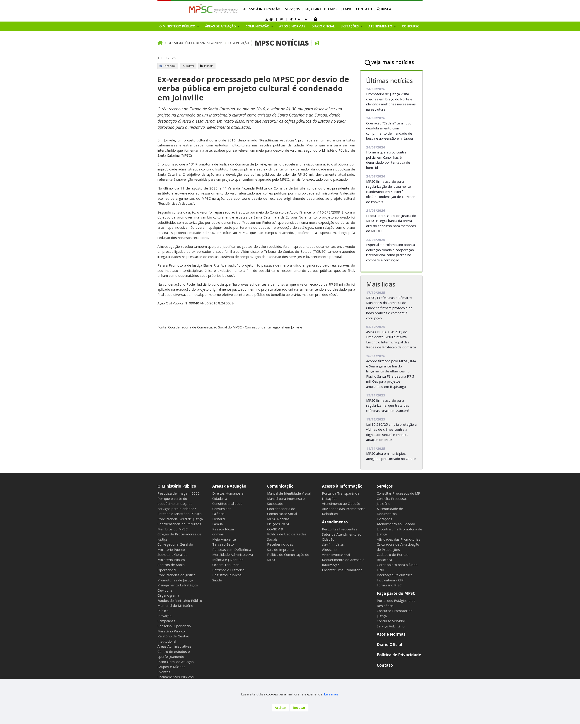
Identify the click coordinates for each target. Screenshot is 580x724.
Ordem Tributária (225, 564)
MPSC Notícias (282, 43)
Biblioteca (384, 559)
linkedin (208, 66)
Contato (364, 9)
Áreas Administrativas (174, 646)
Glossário (329, 549)
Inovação (164, 615)
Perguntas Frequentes (339, 529)
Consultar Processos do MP (398, 493)
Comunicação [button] (258, 26)
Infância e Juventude (228, 559)
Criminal (218, 534)
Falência (218, 513)
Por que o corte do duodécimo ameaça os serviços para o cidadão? (176, 503)
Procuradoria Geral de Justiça (180, 519)
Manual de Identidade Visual (289, 493)
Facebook (169, 66)
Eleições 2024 (278, 524)
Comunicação (238, 43)
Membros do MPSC (172, 529)
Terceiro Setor (223, 544)
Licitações (329, 498)
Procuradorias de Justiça (176, 575)
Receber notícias (280, 544)
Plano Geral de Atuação (175, 661)
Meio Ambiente (224, 539)
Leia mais (331, 694)
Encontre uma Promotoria (342, 570)
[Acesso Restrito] (315, 19)
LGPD (347, 9)
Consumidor (221, 508)
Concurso (411, 26)
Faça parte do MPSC (321, 9)
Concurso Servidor (391, 621)
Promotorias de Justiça (175, 580)
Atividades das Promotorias (343, 508)
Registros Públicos (227, 575)
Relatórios (330, 513)
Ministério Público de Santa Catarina (195, 43)
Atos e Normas (292, 26)
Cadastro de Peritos (392, 554)
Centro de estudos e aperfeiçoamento (173, 654)
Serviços (292, 9)
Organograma (168, 595)
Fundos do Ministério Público (179, 600)
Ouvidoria (164, 590)
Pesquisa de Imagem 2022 (178, 493)
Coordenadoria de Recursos (179, 524)
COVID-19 (275, 529)
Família (217, 524)
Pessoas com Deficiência (231, 549)
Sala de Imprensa (280, 549)
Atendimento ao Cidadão (341, 503)
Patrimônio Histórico (228, 570)
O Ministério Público (176, 486)
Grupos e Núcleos (171, 666)
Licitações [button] (350, 26)
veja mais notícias (392, 61)
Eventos (163, 672)
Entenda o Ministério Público (179, 513)
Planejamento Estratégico (177, 585)
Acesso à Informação (261, 9)
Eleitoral (218, 519)
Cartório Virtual (333, 544)
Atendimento (335, 522)
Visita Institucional (336, 554)
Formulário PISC (389, 585)
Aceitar (280, 707)
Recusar (299, 707)
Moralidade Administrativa (232, 554)
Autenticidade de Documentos (390, 511)
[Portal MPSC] (215, 9)
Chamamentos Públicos (175, 677)
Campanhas (166, 621)
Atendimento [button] (380, 26)
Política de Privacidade (399, 654)
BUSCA (385, 9)
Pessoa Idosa (223, 529)
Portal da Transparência (340, 493)
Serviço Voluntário (391, 626)
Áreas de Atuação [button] (221, 26)
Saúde (217, 580)
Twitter (190, 66)
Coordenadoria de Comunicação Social (282, 511)
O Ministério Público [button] (177, 26)
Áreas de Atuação (229, 486)
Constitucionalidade (227, 503)
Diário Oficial (323, 26)
